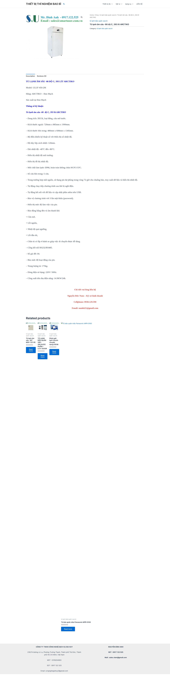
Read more (31, 350)
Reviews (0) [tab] (41, 76)
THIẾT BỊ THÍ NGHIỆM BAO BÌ (43, 3)
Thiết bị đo (107, 4)
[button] (81, 17)
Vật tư (118, 4)
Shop (97, 15)
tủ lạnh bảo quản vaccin (108, 15)
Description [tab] (30, 76)
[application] (112, 4)
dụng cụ (128, 4)
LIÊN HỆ (139, 4)
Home (92, 15)
